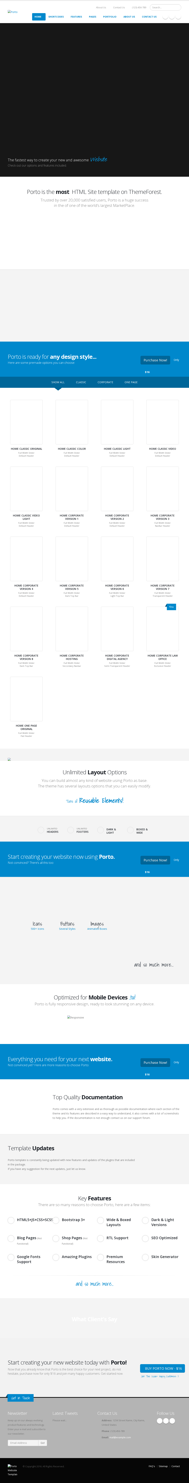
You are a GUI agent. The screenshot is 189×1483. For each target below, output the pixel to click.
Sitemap (163, 1466)
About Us (100, 7)
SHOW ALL (58, 382)
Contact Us (119, 7)
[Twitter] (172, 16)
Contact (175, 1466)
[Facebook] (165, 16)
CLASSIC (81, 382)
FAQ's (152, 1466)
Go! (43, 1443)
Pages (92, 16)
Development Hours (161, 235)
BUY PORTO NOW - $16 (163, 1368)
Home (38, 16)
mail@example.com (120, 1437)
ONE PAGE (131, 382)
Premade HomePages (72, 235)
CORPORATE (105, 382)
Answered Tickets (117, 235)
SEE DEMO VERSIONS (143, 163)
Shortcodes (56, 16)
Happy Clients (27, 235)
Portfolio (109, 16)
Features (76, 16)
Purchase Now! (155, 360)
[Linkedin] (178, 16)
